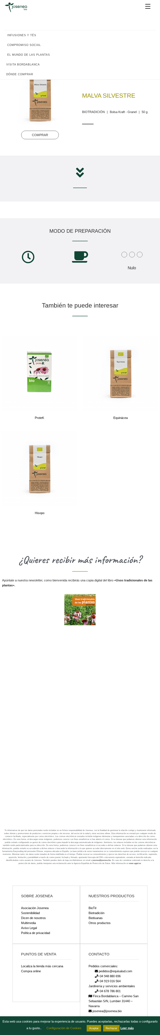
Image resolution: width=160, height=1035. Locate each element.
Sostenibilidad (30, 913)
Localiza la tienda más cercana (42, 966)
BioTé (92, 908)
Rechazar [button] (111, 1028)
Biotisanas (96, 918)
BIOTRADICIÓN (93, 112)
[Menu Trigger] (148, 6)
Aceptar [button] (94, 1028)
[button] (151, 35)
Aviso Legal (29, 928)
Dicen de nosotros (33, 918)
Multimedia (28, 923)
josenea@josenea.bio (101, 860)
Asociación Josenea (35, 908)
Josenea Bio (18, 7)
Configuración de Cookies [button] (63, 1028)
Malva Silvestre (108, 95)
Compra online (31, 971)
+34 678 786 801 (109, 991)
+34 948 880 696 (109, 976)
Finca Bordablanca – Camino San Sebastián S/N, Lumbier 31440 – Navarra (114, 1001)
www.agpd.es (135, 863)
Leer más (127, 1028)
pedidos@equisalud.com (115, 971)
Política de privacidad (35, 933)
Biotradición (96, 913)
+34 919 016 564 (109, 981)
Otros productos (100, 923)
